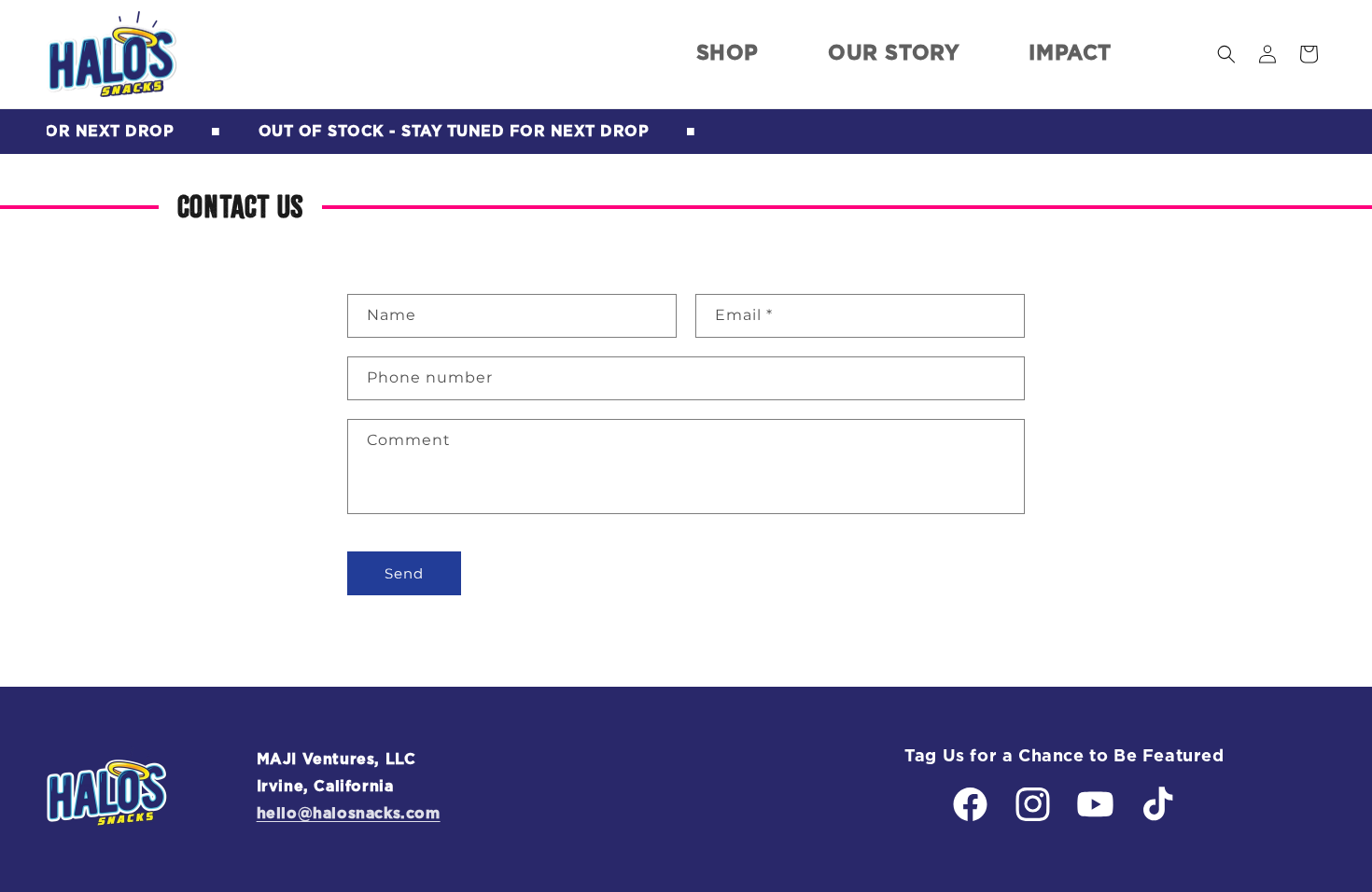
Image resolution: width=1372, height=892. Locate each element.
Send (404, 573)
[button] (1226, 54)
